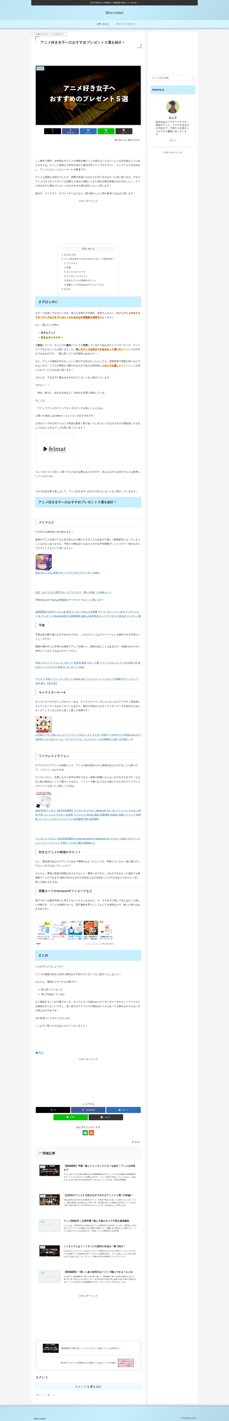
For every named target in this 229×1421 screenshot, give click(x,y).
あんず (173, 117)
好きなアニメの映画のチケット (81, 280)
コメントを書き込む (88, 1386)
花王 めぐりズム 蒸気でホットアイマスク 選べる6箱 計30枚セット (73, 592)
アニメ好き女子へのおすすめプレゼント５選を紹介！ (89, 259)
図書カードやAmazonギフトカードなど (85, 285)
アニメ (40, 1053)
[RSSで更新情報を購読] (91, 1132)
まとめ (67, 289)
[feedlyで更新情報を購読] (85, 1132)
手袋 (69, 267)
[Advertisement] (88, 56)
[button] (123, 131)
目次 (84, 248)
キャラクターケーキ (76, 272)
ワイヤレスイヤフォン (77, 276)
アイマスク (72, 263)
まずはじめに (70, 254)
